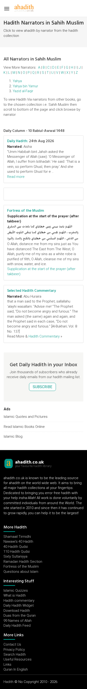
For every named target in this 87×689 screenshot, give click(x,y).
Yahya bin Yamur (25, 86)
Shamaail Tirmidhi (17, 536)
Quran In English (15, 669)
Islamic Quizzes (15, 590)
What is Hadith (14, 595)
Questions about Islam (20, 571)
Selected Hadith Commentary (31, 291)
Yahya (17, 81)
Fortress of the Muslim (25, 210)
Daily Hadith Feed (17, 625)
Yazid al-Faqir (23, 91)
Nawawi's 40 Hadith (18, 541)
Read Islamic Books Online (24, 427)
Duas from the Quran (19, 615)
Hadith (8, 682)
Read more (16, 177)
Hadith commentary (18, 600)
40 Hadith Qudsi (15, 547)
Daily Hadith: (17, 141)
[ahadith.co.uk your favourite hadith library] (8, 463)
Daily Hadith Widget (18, 605)
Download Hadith (16, 610)
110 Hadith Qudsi (16, 551)
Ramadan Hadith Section (22, 561)
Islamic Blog (13, 436)
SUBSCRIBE (42, 387)
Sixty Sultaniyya (15, 556)
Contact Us (12, 644)
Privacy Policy (14, 649)
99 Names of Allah (17, 621)
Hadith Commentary (44, 336)
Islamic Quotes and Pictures (26, 417)
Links (7, 664)
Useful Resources (17, 659)
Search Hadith (14, 654)
